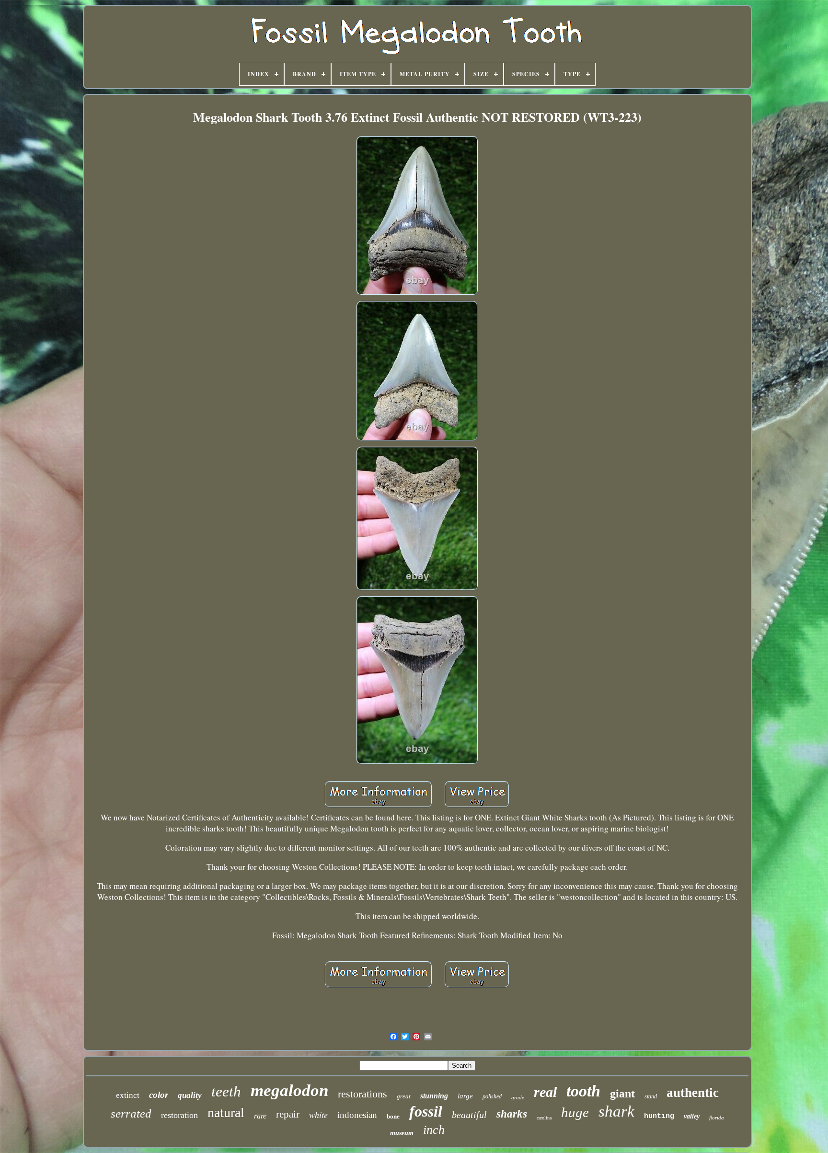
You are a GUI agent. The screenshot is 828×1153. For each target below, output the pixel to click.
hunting (659, 1116)
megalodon (289, 1090)
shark (616, 1111)
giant (622, 1093)
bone (393, 1116)
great (404, 1096)
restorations (362, 1094)
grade (517, 1097)
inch (434, 1130)
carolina (544, 1117)
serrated (131, 1113)
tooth (583, 1091)
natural (225, 1112)
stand (650, 1096)
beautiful (469, 1114)
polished (492, 1096)
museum (402, 1133)
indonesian (357, 1115)
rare (260, 1116)
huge (575, 1112)
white (318, 1114)
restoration (179, 1115)
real (545, 1092)
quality (190, 1095)
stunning (434, 1096)
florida (716, 1117)
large (465, 1096)
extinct (127, 1095)
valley (692, 1116)
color (158, 1095)
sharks (511, 1114)
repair (287, 1114)
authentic (693, 1092)
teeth (226, 1091)
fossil (425, 1111)
